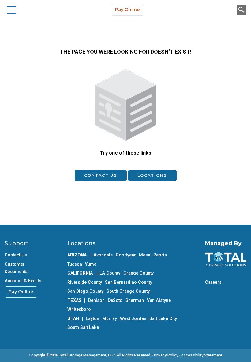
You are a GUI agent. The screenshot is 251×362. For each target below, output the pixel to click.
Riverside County (84, 282)
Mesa (144, 255)
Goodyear (126, 255)
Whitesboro (79, 309)
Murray (109, 318)
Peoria (160, 255)
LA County (109, 273)
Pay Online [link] (21, 292)
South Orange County (128, 291)
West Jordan (133, 318)
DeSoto (115, 300)
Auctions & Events (23, 280)
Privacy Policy (166, 355)
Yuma (90, 264)
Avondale (103, 255)
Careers (213, 282)
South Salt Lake (83, 327)
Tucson (74, 264)
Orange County (138, 273)
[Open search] (241, 10)
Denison (96, 300)
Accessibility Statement (201, 355)
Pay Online (127, 9)
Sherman (135, 300)
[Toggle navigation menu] (11, 10)
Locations (152, 175)
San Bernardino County (128, 282)
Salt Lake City (163, 318)
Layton (92, 318)
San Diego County (85, 291)
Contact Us (100, 175)
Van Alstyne (159, 300)
